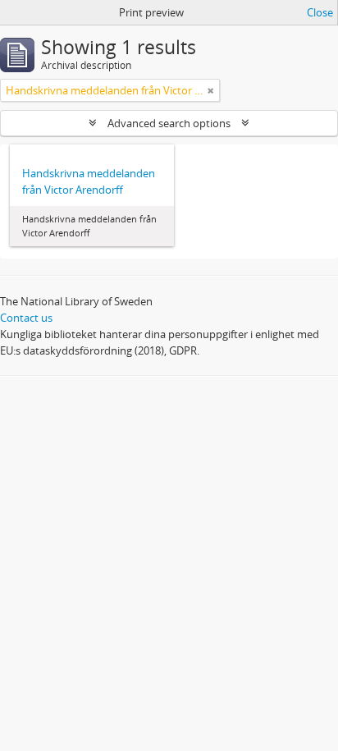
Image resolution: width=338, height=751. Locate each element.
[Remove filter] (211, 90)
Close (320, 12)
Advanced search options (169, 123)
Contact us (26, 317)
